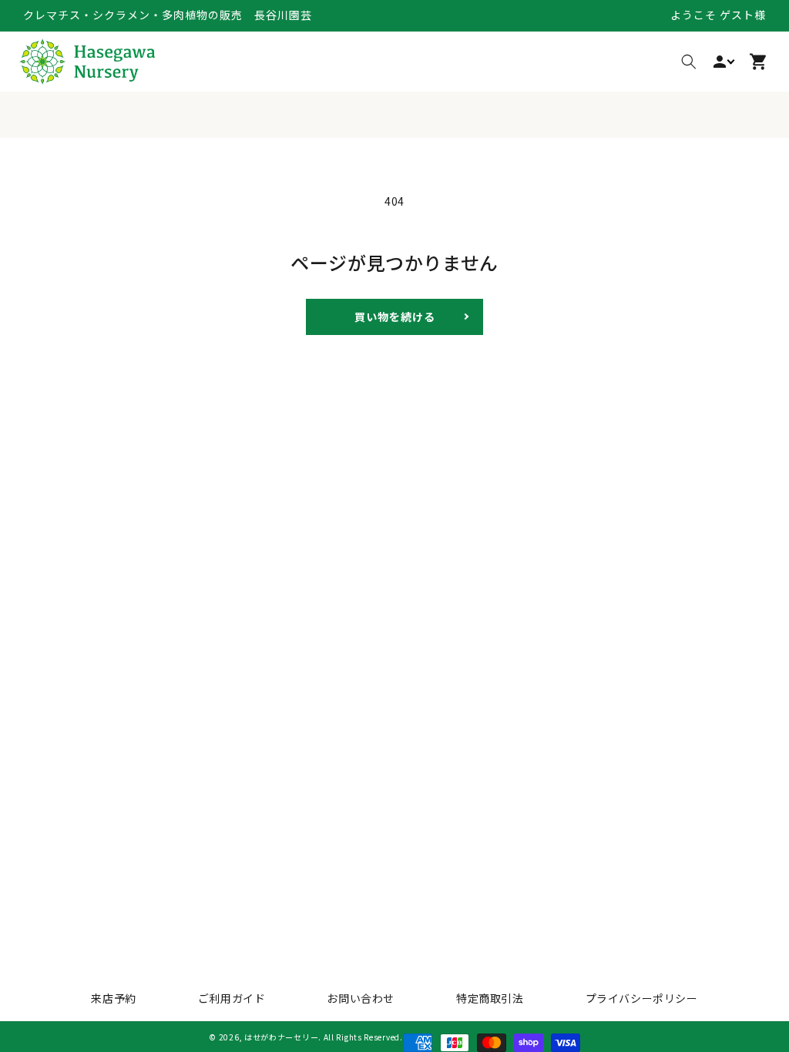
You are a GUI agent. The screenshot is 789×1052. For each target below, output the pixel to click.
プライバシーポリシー (642, 998)
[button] (689, 62)
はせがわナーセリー (281, 1037)
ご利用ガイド (232, 998)
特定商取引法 (490, 998)
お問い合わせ (360, 998)
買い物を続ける (394, 316)
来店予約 (113, 998)
